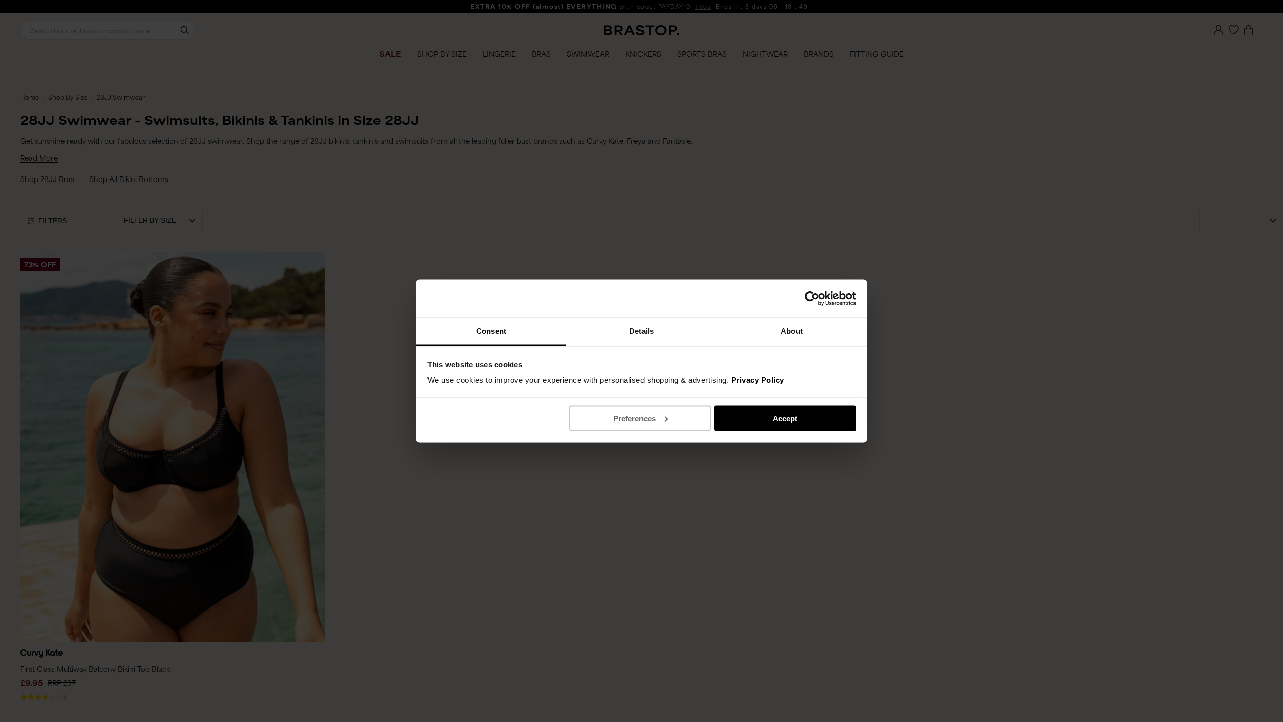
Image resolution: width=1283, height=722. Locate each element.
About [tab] (792, 331)
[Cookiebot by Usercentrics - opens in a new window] (812, 298)
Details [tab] (641, 331)
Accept (785, 418)
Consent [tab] (491, 331)
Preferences (634, 418)
